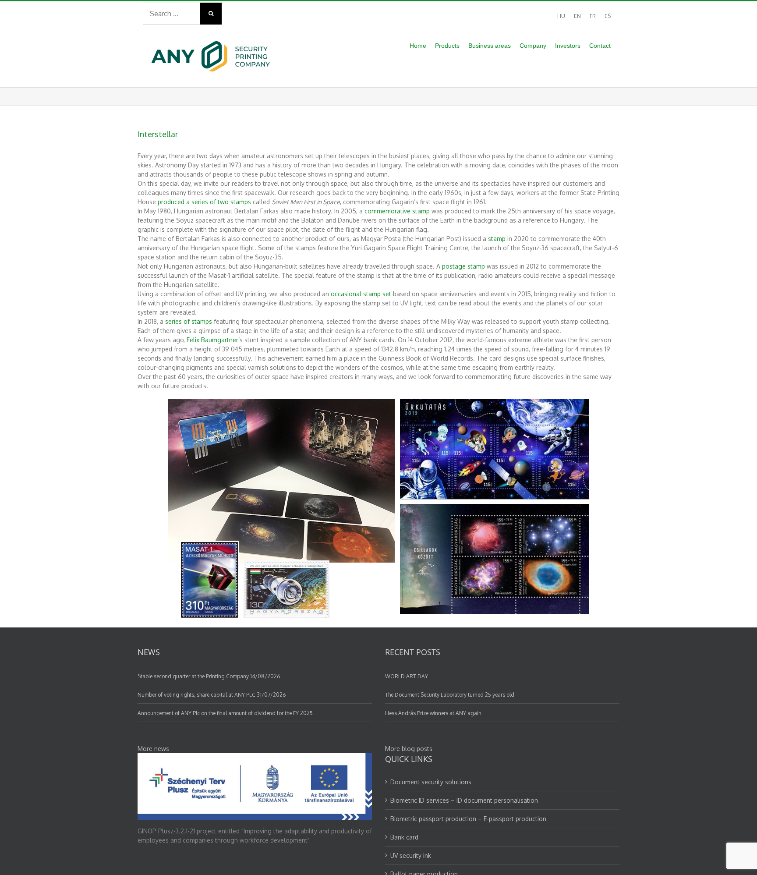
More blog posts (408, 748)
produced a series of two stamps (204, 201)
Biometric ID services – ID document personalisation (464, 800)
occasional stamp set (361, 294)
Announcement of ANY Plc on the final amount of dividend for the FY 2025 (225, 713)
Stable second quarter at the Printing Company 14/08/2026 (209, 676)
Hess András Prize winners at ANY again (433, 713)
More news (153, 748)
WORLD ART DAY (406, 676)
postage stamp (463, 266)
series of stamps (188, 321)
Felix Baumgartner (212, 340)
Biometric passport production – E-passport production (468, 818)
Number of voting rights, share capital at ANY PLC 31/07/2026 (212, 694)
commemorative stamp (397, 211)
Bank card (404, 837)
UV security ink (410, 855)
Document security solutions (430, 782)
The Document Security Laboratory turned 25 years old (449, 694)
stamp (497, 238)
